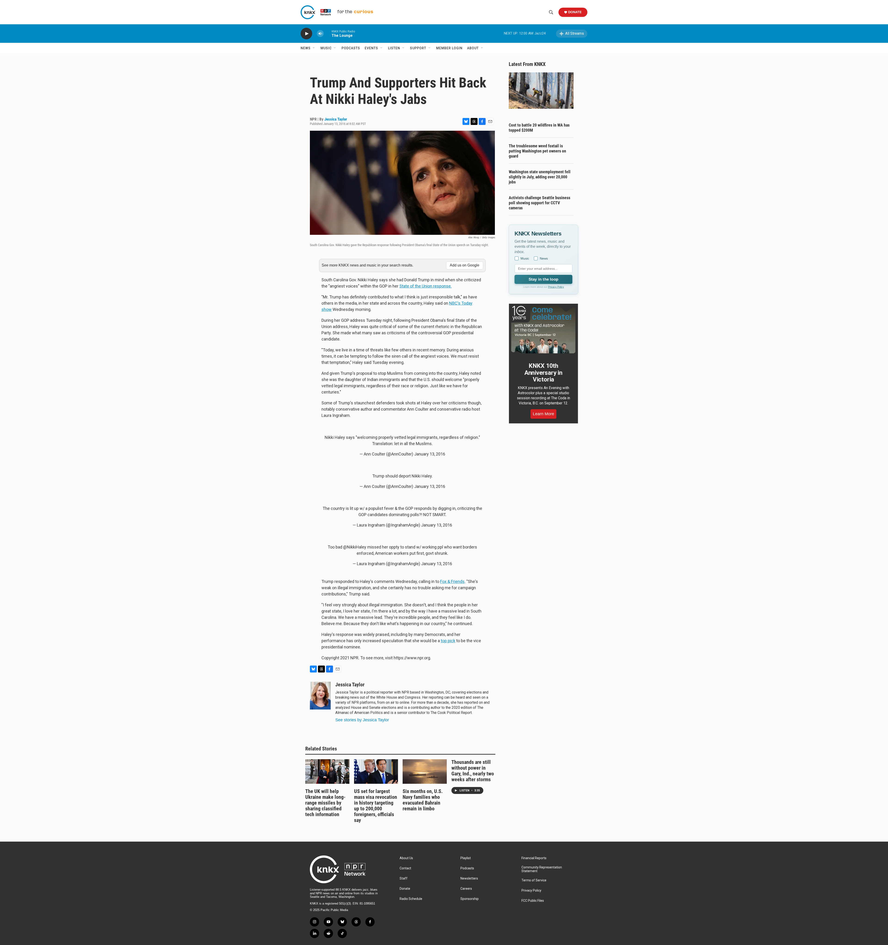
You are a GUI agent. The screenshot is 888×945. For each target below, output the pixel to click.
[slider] (327, 33)
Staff (403, 878)
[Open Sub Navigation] (314, 48)
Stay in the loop (543, 279)
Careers (466, 888)
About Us (406, 858)
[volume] (320, 33)
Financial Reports (533, 858)
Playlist (465, 858)
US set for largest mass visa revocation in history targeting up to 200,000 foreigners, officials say (375, 805)
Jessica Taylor (335, 119)
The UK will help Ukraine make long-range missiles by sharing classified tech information (325, 802)
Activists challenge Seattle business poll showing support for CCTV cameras (539, 202)
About (473, 48)
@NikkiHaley (354, 547)
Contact (405, 868)
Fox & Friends (452, 581)
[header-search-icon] (551, 12)
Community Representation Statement (541, 869)
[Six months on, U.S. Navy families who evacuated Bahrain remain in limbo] (425, 771)
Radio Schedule (411, 899)
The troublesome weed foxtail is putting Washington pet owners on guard (537, 150)
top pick (448, 640)
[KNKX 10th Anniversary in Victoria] (543, 330)
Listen (394, 48)
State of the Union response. (425, 286)
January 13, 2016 (429, 454)
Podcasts (351, 48)
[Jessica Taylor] (320, 696)
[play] (306, 33)
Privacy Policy (556, 286)
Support (418, 48)
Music (326, 48)
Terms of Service (533, 880)
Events (371, 48)
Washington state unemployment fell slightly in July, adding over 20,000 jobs (539, 176)
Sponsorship (469, 899)
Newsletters (469, 878)
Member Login (449, 48)
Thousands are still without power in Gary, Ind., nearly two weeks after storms (472, 770)
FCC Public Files (532, 900)
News (306, 48)
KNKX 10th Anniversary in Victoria (543, 372)
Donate (575, 12)
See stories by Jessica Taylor (362, 720)
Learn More (543, 414)
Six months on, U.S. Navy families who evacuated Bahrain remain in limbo (423, 800)
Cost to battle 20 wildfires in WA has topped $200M (539, 128)
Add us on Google (464, 265)
